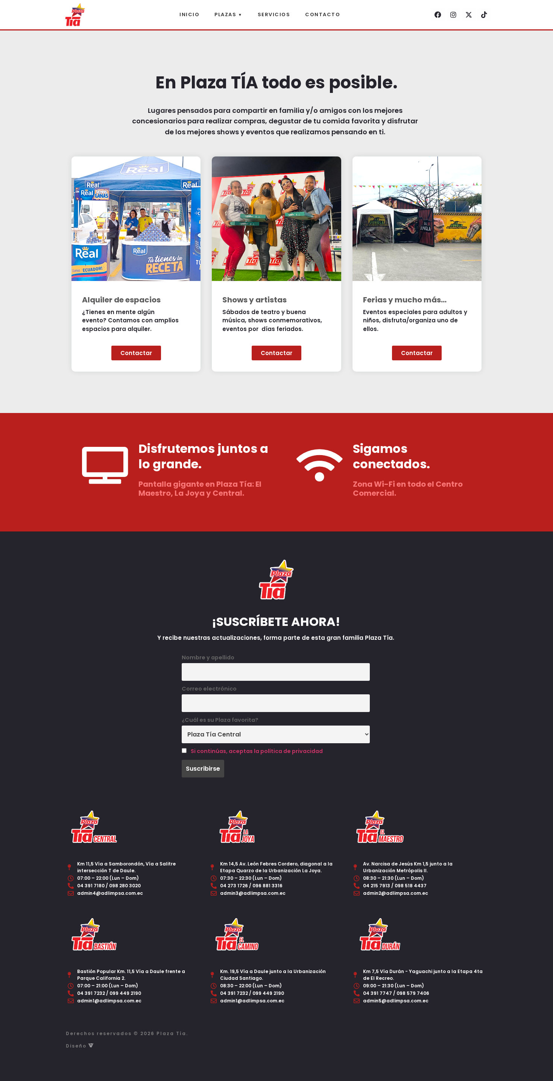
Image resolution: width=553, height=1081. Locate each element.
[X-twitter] (469, 14)
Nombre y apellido (208, 657)
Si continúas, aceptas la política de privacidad (257, 751)
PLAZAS (228, 14)
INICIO (189, 14)
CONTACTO (322, 14)
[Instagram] (453, 14)
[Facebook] (438, 14)
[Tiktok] (484, 14)
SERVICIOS (274, 14)
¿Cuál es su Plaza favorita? (220, 720)
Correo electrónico (209, 688)
